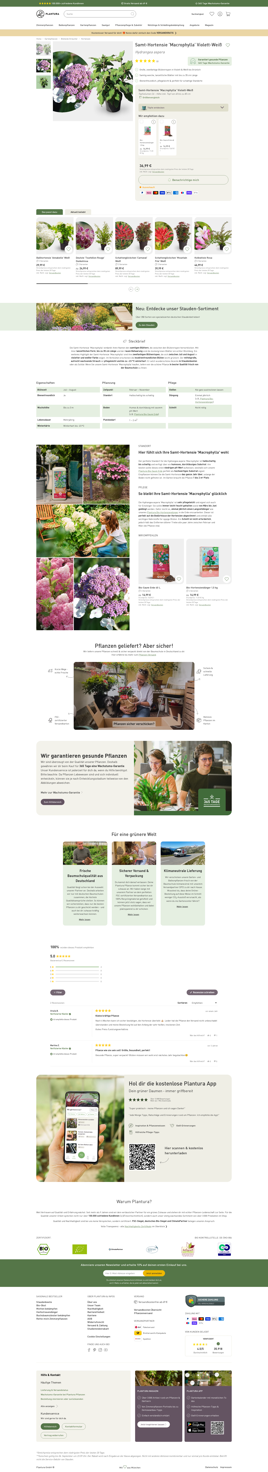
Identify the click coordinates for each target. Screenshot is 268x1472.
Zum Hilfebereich (52, 801)
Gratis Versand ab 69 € (135, 3)
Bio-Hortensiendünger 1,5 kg (202, 587)
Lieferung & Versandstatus (54, 1389)
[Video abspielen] (134, 696)
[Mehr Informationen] (153, 122)
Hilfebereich (50, 1426)
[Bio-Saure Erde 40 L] (161, 561)
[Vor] (137, 289)
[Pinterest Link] (94, 1350)
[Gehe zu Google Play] (196, 1424)
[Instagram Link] (100, 1350)
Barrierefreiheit (95, 1311)
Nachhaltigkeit (95, 1308)
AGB (89, 1318)
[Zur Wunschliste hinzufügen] (228, 45)
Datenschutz (211, 1467)
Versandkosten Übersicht (147, 1309)
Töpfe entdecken (155, 107)
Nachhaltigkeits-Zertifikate (138, 1226)
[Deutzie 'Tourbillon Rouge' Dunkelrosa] (94, 235)
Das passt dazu (49, 211)
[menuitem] (45, 25)
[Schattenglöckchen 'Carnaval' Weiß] (134, 235)
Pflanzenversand (143, 1313)
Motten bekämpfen (46, 1308)
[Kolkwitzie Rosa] (213, 235)
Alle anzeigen (48, 1406)
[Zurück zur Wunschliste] (212, 13)
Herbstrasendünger (47, 1311)
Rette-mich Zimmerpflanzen (51, 1318)
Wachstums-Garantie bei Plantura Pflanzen (63, 1394)
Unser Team (93, 1305)
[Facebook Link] (89, 1350)
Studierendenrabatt (98, 1328)
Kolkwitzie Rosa (203, 257)
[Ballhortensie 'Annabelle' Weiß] (55, 235)
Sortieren (183, 1002)
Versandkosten (158, 172)
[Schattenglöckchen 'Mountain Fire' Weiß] (173, 235)
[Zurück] (131, 289)
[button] (76, 966)
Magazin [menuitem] (209, 25)
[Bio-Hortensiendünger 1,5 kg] (209, 561)
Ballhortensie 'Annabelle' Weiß (53, 257)
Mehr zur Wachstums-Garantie (61, 792)
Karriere (91, 1315)
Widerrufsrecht (95, 1321)
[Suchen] (133, 14)
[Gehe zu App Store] (196, 1430)
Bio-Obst (41, 1305)
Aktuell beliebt (78, 211)
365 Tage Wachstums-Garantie (213, 3)
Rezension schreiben (205, 993)
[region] (133, 248)
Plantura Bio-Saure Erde (146, 414)
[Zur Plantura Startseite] (47, 14)
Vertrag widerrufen (54, 1435)
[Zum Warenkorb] (228, 13)
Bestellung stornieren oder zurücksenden (62, 1398)
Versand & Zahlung (97, 1325)
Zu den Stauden (147, 324)
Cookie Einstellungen (98, 1336)
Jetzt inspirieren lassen (152, 1424)
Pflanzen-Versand (147, 654)
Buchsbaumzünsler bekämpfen (53, 1315)
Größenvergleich (151, 97)
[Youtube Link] (105, 1350)
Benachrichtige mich (185, 180)
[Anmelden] (220, 13)
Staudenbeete (44, 1301)
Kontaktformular (73, 1426)
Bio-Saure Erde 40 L (149, 587)
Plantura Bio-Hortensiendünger (162, 512)
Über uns (92, 1301)
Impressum (226, 1467)
